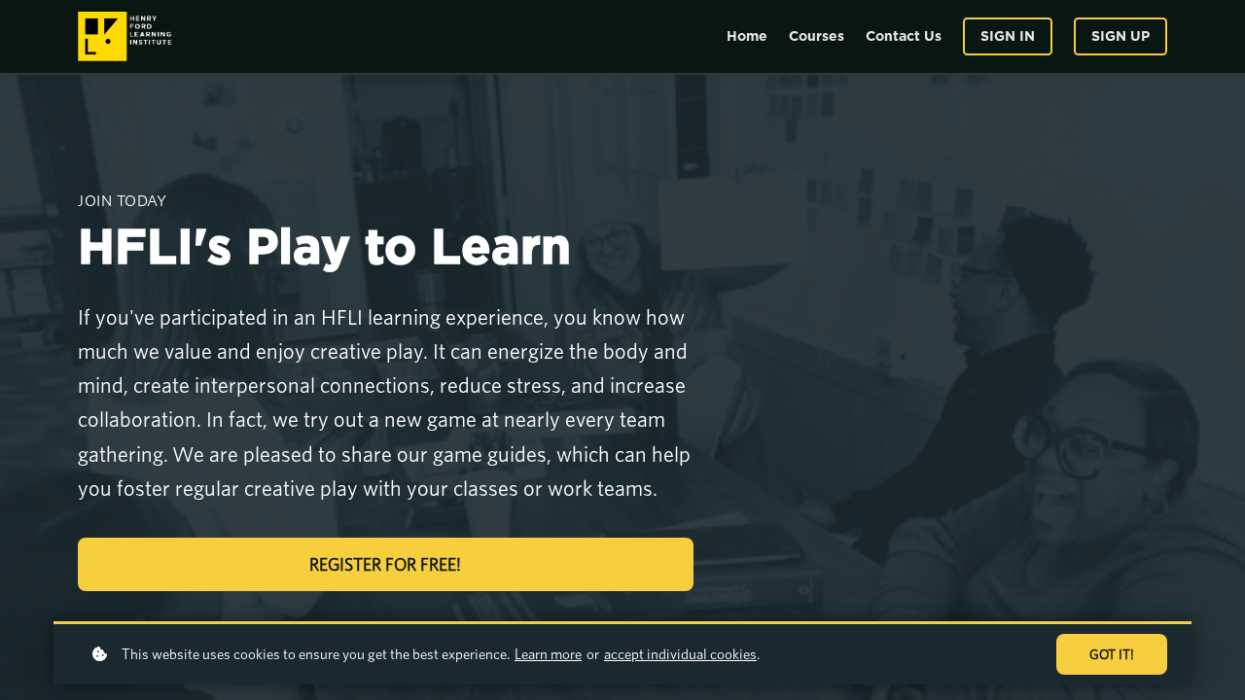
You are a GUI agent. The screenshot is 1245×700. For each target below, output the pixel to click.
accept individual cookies (680, 654)
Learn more (548, 654)
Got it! (1111, 654)
